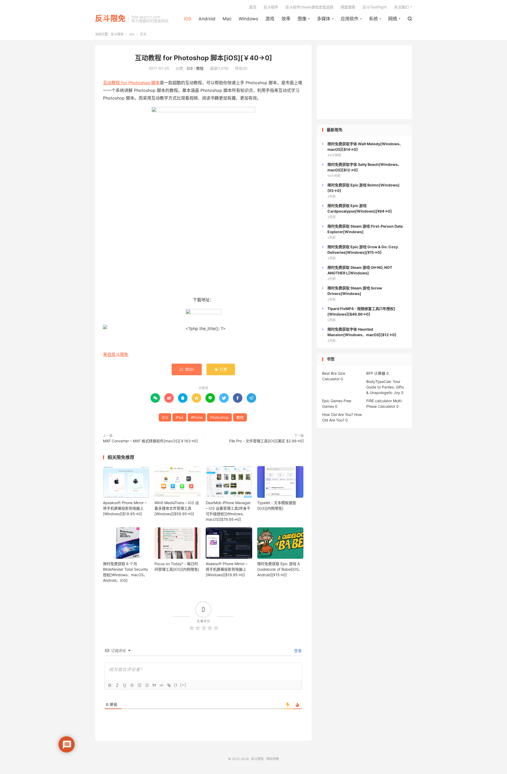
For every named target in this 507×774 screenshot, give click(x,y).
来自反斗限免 (115, 354)
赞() (187, 369)
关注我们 (401, 7)
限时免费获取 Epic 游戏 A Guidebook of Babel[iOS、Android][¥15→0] (279, 569)
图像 (302, 18)
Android (207, 18)
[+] (183, 685)
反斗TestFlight (375, 7)
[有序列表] (139, 685)
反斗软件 (271, 7)
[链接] (169, 685)
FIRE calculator (379, 400)
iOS (187, 18)
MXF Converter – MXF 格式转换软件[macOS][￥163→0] (150, 441)
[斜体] (117, 685)
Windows (248, 18)
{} (176, 685)
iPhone (197, 417)
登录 (297, 650)
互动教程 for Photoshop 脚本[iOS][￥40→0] (203, 58)
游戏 (269, 18)
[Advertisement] (364, 82)
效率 (285, 18)
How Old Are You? (337, 414)
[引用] (154, 685)
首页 (252, 7)
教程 (200, 68)
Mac (227, 18)
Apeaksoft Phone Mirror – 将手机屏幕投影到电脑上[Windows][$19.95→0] (125, 508)
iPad (179, 417)
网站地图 (272, 759)
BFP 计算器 (375, 373)
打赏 (220, 369)
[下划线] (124, 685)
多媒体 (323, 18)
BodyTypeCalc (379, 381)
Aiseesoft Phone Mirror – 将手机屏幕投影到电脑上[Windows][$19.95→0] (226, 569)
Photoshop (219, 417)
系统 (373, 18)
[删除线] (132, 685)
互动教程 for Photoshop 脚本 (131, 82)
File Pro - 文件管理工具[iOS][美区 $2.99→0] (266, 441)
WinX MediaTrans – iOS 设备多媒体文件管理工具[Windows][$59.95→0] (176, 508)
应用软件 (350, 18)
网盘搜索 (348, 7)
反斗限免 (110, 19)
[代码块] (161, 685)
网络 (392, 18)
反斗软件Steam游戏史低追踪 (309, 7)
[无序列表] (147, 685)
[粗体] (110, 685)
